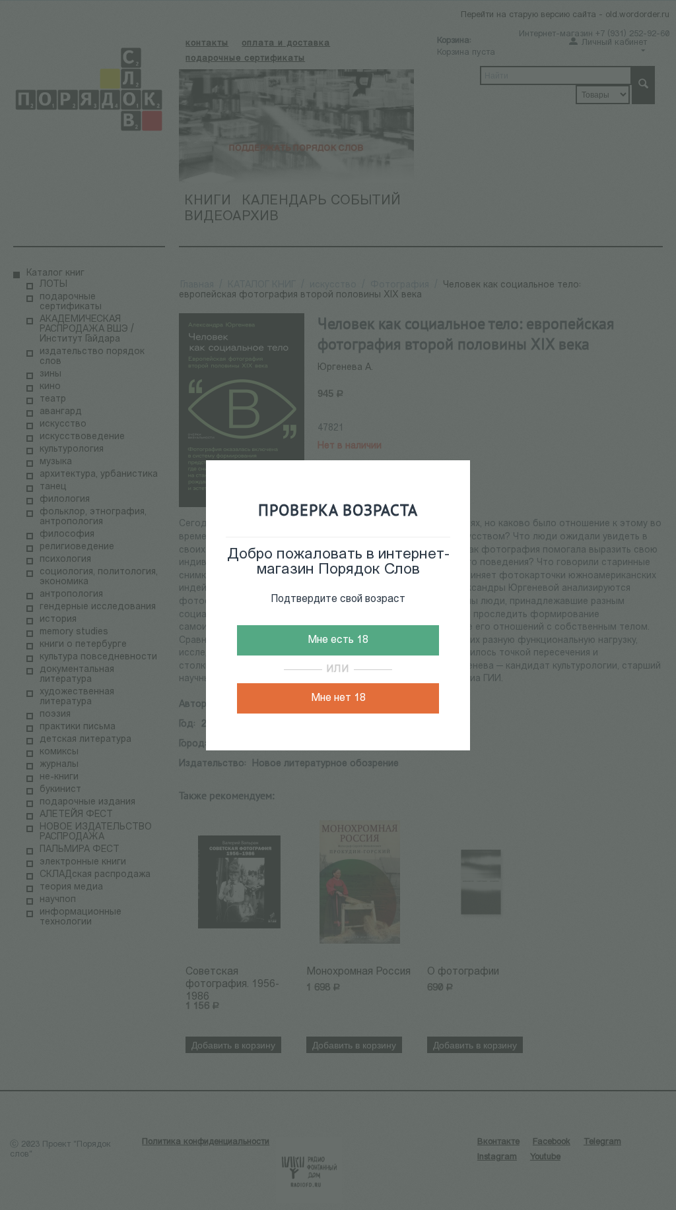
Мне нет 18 (338, 698)
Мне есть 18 (338, 640)
